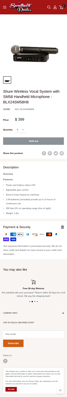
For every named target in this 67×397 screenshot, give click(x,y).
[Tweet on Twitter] (56, 153)
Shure (6, 109)
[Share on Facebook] (44, 153)
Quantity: (8, 129)
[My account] (55, 7)
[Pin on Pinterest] (50, 153)
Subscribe (13, 343)
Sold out (33, 141)
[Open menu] (4, 7)
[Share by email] (62, 153)
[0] (61, 7)
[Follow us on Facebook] (5, 361)
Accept (11, 389)
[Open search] (49, 7)
